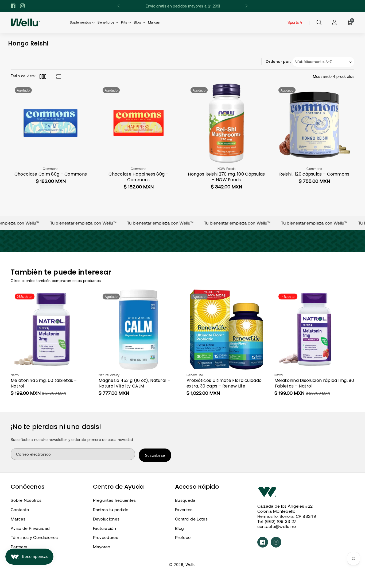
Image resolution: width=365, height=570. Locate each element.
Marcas (18, 518)
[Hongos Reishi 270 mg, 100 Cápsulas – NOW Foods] (226, 123)
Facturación (104, 528)
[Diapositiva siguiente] (246, 6)
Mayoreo (101, 546)
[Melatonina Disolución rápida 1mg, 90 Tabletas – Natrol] (314, 330)
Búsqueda (185, 500)
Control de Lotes (191, 518)
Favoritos (184, 509)
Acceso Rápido (197, 486)
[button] (319, 22)
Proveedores (105, 537)
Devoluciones (106, 518)
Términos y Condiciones (34, 537)
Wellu (190, 564)
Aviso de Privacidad (30, 528)
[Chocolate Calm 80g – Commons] (51, 123)
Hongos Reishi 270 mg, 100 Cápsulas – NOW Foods (226, 177)
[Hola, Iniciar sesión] (334, 22)
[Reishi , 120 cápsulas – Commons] (314, 123)
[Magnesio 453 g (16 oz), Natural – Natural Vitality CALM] (138, 330)
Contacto (20, 509)
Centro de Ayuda (118, 486)
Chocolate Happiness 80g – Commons (138, 177)
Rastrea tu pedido (111, 509)
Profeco (183, 537)
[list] (59, 76)
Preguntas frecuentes (114, 500)
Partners (19, 546)
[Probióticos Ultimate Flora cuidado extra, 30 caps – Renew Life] (226, 330)
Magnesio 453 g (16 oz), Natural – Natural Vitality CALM (134, 383)
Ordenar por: (278, 61)
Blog (179, 528)
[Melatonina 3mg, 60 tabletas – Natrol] (51, 330)
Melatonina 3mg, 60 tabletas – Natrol (44, 383)
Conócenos (28, 486)
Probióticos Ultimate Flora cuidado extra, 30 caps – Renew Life (224, 383)
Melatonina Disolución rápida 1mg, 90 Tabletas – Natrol (314, 383)
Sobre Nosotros (26, 500)
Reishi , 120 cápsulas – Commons (314, 174)
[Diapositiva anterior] (118, 6)
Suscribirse (155, 455)
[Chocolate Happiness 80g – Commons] (138, 123)
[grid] (43, 76)
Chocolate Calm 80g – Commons (50, 174)
